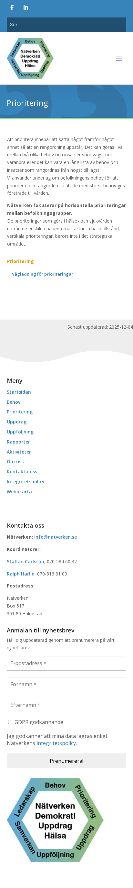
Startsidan (19, 392)
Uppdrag (16, 422)
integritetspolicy (56, 743)
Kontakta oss (22, 471)
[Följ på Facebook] (12, 7)
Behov (13, 402)
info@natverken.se (55, 537)
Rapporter (18, 442)
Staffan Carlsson (25, 561)
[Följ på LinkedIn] (25, 7)
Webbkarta (19, 491)
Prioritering (20, 261)
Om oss (15, 461)
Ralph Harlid (21, 574)
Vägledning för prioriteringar (42, 274)
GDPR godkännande (38, 722)
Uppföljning (20, 432)
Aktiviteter (19, 452)
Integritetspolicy (26, 481)
